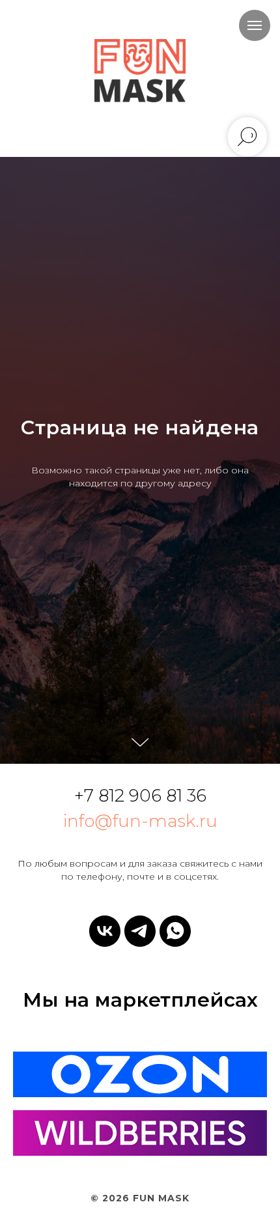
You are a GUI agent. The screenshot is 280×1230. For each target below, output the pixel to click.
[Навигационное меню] (254, 25)
